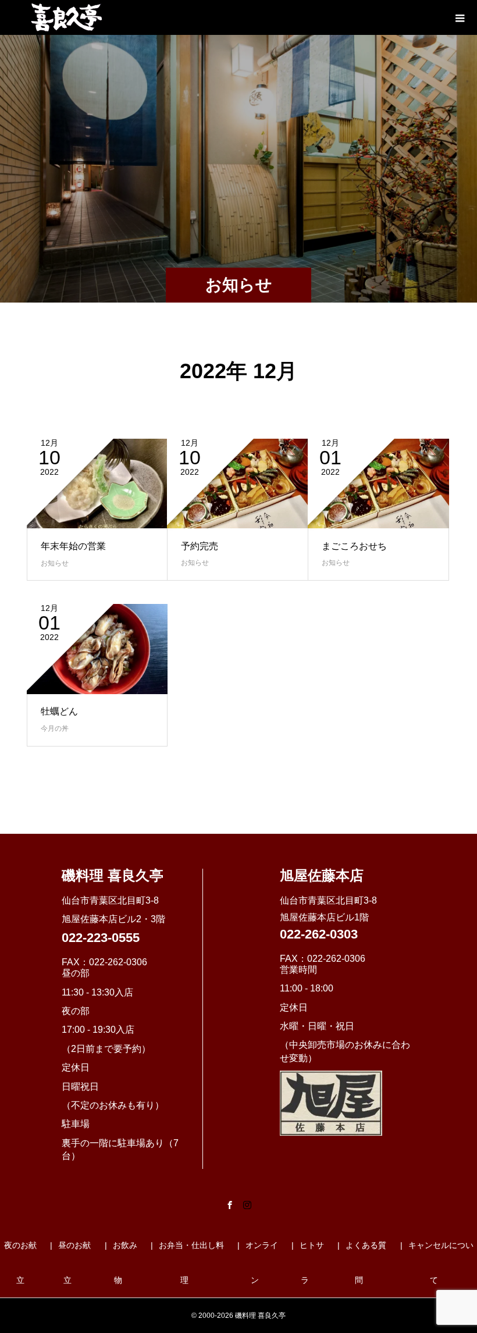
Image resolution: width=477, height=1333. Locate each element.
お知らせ (55, 563)
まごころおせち (354, 546)
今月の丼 (55, 728)
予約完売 (199, 546)
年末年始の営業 (73, 546)
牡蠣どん (59, 711)
